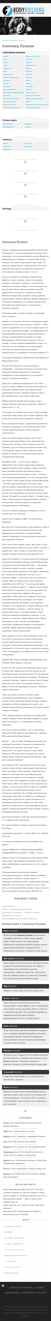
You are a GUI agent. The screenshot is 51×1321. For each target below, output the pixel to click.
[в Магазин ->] (25, 1111)
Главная (5, 40)
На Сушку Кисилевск (10, 1261)
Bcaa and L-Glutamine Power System (14, 1249)
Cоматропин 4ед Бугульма (13, 1226)
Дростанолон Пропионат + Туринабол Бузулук (21, 912)
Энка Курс (9, 1232)
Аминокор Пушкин (17, 40)
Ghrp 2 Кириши (9, 906)
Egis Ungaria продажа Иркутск (15, 1238)
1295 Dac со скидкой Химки (14, 1244)
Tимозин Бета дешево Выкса (12, 1267)
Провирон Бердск (11, 1273)
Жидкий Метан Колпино (12, 916)
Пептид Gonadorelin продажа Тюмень (17, 909)
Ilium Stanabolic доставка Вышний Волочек (20, 919)
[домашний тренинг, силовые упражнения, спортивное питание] (25, 7)
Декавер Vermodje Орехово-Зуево (16, 1255)
